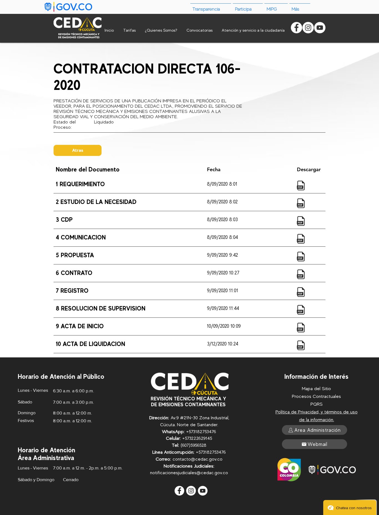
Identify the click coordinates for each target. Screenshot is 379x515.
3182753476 (204, 431)
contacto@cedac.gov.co (198, 459)
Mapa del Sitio (316, 388)
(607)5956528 (193, 445)
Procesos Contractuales (316, 396)
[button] (300, 6)
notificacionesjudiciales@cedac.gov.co (189, 472)
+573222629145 (197, 438)
